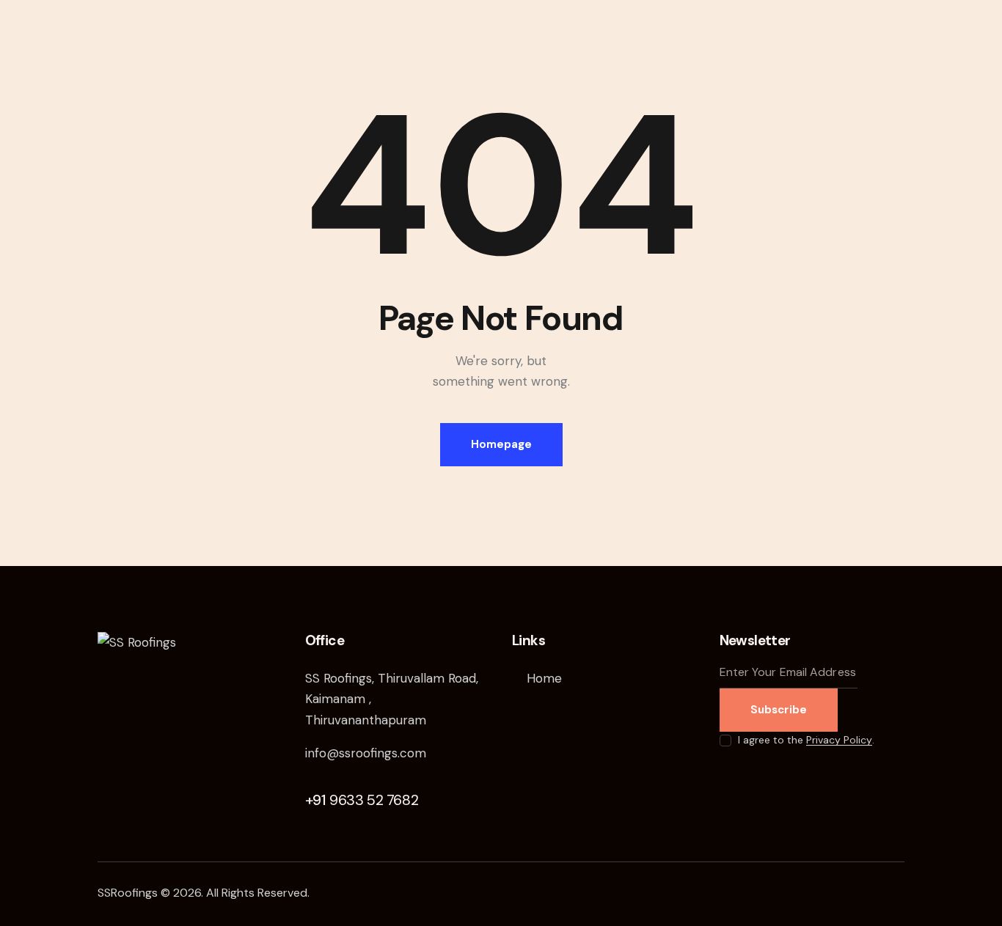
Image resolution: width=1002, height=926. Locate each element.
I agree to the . (806, 739)
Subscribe (778, 709)
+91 (362, 799)
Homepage (501, 444)
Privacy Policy (839, 740)
